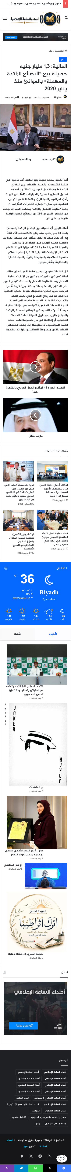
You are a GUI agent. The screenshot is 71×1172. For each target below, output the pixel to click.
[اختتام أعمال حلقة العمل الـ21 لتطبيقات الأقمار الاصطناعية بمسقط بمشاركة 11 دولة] (52, 471)
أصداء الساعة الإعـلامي (55, 1072)
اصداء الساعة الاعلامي (55, 1111)
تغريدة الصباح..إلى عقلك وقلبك (25, 954)
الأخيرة (53, 634)
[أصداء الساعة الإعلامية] (35, 18)
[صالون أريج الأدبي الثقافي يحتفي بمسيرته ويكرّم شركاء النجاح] (37, 822)
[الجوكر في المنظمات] (38, 744)
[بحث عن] (66, 20)
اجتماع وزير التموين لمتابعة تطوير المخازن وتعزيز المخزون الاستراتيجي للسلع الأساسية (21, 541)
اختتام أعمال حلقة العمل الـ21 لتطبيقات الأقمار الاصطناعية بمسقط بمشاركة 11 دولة (53, 490)
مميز (26, 1146)
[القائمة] (5, 20)
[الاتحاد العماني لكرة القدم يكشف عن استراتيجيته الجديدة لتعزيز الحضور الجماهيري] (37, 664)
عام (50, 51)
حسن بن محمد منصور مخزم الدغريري (48, 1117)
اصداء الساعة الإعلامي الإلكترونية (23, 1104)
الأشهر (17, 634)
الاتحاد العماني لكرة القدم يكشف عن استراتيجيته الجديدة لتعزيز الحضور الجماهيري (24, 690)
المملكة (36, 1111)
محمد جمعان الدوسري (55, 1124)
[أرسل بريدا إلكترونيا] (55, 98)
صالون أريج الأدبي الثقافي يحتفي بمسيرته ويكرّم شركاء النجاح (24, 853)
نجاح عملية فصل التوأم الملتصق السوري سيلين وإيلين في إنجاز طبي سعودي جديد (55, 539)
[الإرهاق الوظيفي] (46, 876)
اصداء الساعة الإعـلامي (55, 1104)
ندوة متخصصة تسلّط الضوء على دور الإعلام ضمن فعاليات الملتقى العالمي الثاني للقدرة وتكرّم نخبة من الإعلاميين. (19, 492)
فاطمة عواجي (19, 1117)
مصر (38, 1124)
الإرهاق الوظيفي (13, 865)
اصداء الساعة (22, 1098)
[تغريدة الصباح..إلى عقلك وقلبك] (37, 922)
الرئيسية (60, 51)
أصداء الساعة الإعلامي (28, 1072)
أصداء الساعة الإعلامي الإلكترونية (50, 1098)
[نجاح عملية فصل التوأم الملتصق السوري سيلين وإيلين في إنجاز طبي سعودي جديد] (52, 520)
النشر (59, 98)
